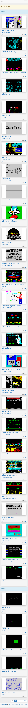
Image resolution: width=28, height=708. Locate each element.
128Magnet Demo (8, 517)
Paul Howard (4, 307)
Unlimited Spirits (8, 390)
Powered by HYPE (4, 704)
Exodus (3, 286)
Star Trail (6, 629)
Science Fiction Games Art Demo (13, 284)
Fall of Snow (7, 94)
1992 (11, 392)
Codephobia (7, 136)
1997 (12, 201)
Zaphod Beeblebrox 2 (10, 475)
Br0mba (3, 519)
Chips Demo (7, 348)
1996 (11, 223)
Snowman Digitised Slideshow (12, 306)
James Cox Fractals (9, 671)
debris (3, 96)
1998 (10, 180)
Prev (12, 700)
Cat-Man (9, 498)
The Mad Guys (4, 392)
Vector (5, 581)
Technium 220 (4, 223)
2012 (5, 117)
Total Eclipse (4, 413)
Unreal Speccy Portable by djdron (14, 704)
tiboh (2, 53)
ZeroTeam (3, 138)
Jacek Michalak (4, 498)
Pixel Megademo (8, 30)
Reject (5, 157)
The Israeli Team (5, 561)
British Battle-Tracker (10, 221)
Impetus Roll (7, 607)
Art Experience (8, 242)
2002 (9, 138)
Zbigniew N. (4, 456)
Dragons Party (7, 496)
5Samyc (3, 159)
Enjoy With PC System (10, 539)
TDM (2, 328)
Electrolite (6, 179)
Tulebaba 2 (6, 200)
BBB (2, 1)
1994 (15, 328)
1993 (10, 371)
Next (25, 700)
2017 (5, 609)
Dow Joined (7, 411)
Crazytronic (4, 180)
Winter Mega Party (9, 692)
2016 (5, 630)
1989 (8, 519)
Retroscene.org (20, 705)
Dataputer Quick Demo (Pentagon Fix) (15, 369)
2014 (5, 53)
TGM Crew (3, 244)
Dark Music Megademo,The (11, 327)
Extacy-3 (5, 265)
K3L (2, 350)
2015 (9, 32)
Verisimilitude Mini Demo (11, 263)
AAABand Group (5, 32)
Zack (2, 265)
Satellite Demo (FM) (9, 52)
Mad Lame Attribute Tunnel (12, 650)
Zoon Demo (6, 454)
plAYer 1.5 (6, 115)
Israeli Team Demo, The (10, 560)
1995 (11, 265)
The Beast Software (7, 328)
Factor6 (3, 201)
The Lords (3, 434)
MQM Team (4, 371)
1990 (9, 434)
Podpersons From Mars (10, 433)
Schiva (6, 201)
